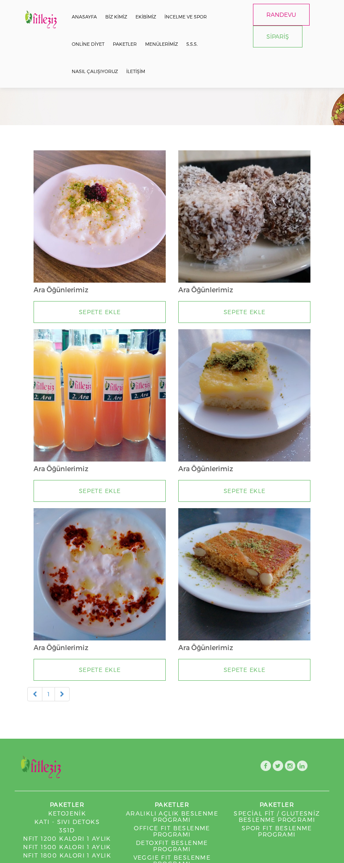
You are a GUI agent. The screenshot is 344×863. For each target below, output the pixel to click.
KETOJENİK (67, 813)
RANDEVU (281, 14)
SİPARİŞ (277, 36)
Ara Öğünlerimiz (61, 290)
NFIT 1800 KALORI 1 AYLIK (67, 855)
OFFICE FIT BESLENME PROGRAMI (172, 831)
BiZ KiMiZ (116, 16)
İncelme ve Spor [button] (185, 16)
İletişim (135, 71)
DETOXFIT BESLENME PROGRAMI (172, 845)
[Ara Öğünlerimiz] (100, 216)
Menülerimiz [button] (161, 44)
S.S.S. (192, 44)
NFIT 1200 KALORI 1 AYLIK (67, 838)
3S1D (67, 830)
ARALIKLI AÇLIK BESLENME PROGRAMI (172, 816)
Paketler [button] (125, 44)
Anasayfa (84, 16)
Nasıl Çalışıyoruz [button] (95, 71)
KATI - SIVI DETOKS (67, 821)
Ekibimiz (146, 16)
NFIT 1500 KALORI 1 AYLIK (67, 847)
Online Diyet (88, 44)
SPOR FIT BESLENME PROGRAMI (277, 831)
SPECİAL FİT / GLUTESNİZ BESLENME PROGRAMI (277, 816)
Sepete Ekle (100, 311)
